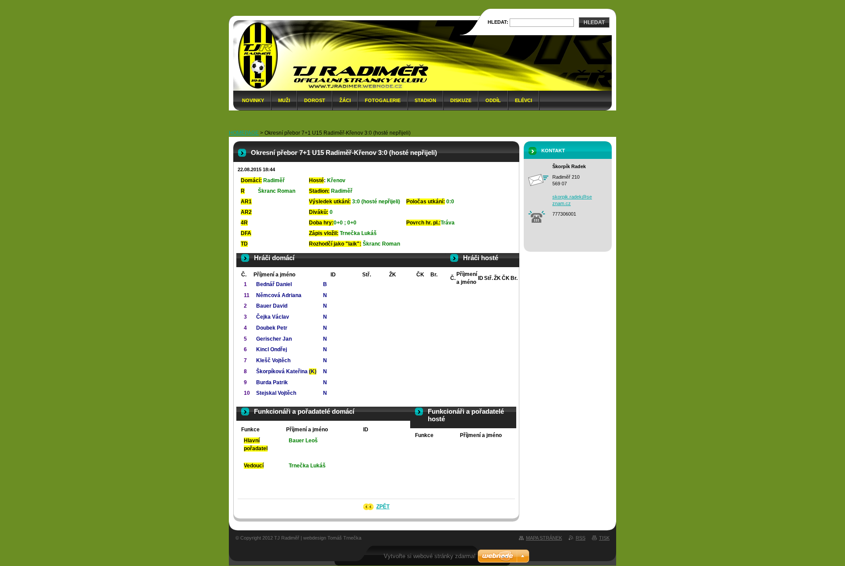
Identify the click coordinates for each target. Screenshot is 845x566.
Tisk (604, 537)
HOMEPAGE (244, 133)
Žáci (345, 100)
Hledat (594, 22)
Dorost (314, 100)
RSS (580, 537)
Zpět (382, 507)
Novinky (253, 100)
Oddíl (493, 100)
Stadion (425, 100)
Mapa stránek (544, 537)
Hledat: (498, 22)
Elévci (523, 100)
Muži (284, 100)
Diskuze (460, 100)
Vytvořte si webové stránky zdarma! (430, 556)
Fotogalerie (382, 100)
